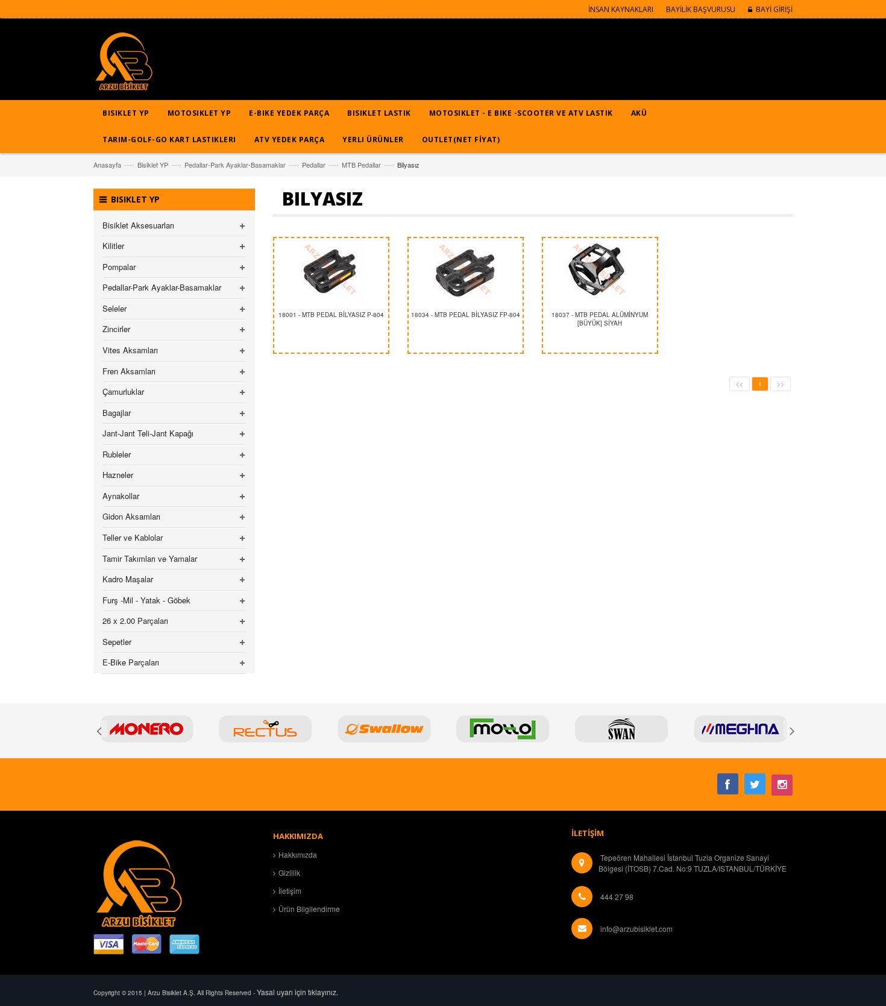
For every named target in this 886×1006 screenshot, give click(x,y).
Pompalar (119, 266)
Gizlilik (289, 872)
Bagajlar (116, 412)
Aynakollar (120, 495)
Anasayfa (107, 164)
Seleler (114, 308)
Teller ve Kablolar (132, 537)
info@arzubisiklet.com (636, 928)
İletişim (289, 890)
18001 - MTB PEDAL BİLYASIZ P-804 (331, 314)
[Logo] (138, 881)
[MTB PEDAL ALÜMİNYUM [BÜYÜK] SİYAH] (600, 271)
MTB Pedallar (361, 164)
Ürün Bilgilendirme (309, 909)
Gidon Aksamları (131, 516)
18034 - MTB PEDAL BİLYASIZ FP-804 (465, 314)
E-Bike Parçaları (130, 662)
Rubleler (116, 454)
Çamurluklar (123, 391)
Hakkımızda (297, 854)
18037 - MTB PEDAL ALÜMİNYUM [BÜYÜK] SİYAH (599, 318)
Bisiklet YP (152, 164)
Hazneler (117, 474)
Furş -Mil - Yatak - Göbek (146, 600)
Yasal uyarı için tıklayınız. (297, 992)
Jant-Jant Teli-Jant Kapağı (147, 433)
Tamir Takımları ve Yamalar (149, 558)
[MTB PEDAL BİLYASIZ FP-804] (466, 271)
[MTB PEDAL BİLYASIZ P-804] (331, 271)
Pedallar (313, 164)
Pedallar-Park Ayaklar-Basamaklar (235, 164)
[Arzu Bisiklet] (123, 65)
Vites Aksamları (130, 350)
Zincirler (116, 329)
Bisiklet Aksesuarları (138, 225)
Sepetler (116, 641)
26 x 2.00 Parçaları (135, 620)
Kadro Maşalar (127, 579)
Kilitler (113, 245)
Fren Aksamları (129, 371)
